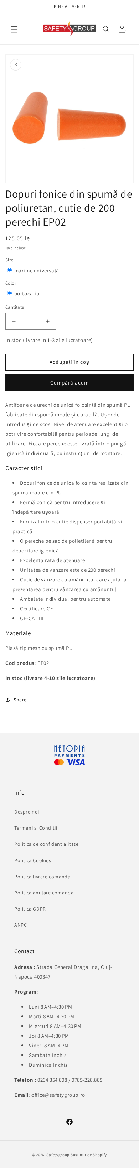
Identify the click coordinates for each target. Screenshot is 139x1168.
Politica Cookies (32, 860)
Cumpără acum (69, 382)
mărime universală (36, 270)
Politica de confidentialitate (46, 844)
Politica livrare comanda (42, 876)
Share (20, 699)
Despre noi (26, 812)
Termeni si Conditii (35, 828)
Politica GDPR (30, 909)
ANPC (20, 925)
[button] (106, 29)
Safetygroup (58, 1154)
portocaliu (27, 293)
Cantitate (14, 307)
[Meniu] (14, 29)
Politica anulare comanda (43, 892)
